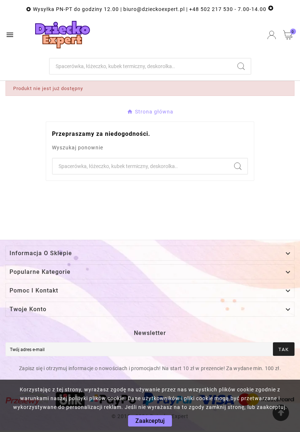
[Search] (241, 66)
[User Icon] (271, 35)
